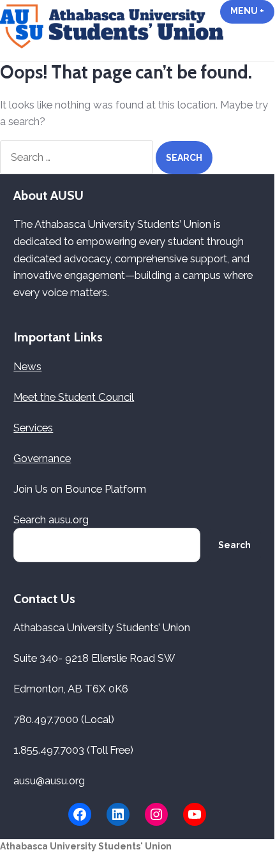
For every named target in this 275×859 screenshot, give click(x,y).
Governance (42, 458)
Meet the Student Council (73, 397)
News (27, 366)
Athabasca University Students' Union (86, 846)
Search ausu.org (51, 519)
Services (33, 427)
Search (234, 545)
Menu (252, 11)
